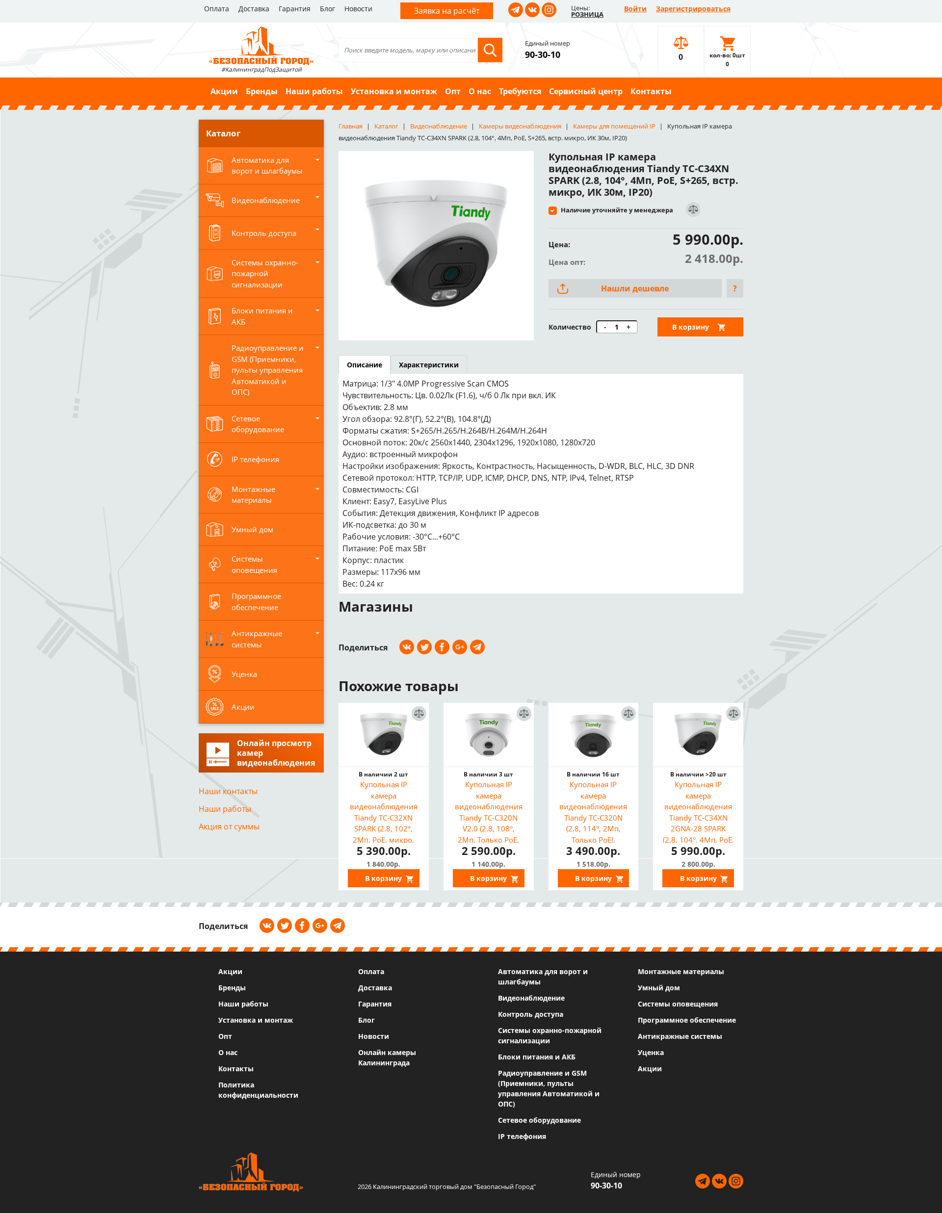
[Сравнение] (692, 209)
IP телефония (522, 1136)
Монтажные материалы (681, 971)
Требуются (520, 91)
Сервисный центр (586, 91)
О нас (480, 91)
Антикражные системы (680, 1036)
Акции (224, 91)
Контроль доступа (530, 1014)
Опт (453, 91)
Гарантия (295, 8)
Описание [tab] (364, 364)
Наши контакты (228, 791)
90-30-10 (542, 54)
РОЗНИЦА (587, 14)
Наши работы (314, 91)
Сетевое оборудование (539, 1120)
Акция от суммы (229, 826)
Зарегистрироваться (693, 8)
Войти (635, 8)
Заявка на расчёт (446, 10)
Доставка (253, 8)
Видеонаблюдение (531, 998)
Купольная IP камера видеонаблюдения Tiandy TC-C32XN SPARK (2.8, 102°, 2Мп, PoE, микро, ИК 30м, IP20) (384, 811)
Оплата (216, 8)
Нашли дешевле (635, 288)
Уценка (651, 1052)
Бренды (262, 91)
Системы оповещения (678, 1003)
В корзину (690, 327)
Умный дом (659, 987)
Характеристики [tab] (429, 364)
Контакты (651, 91)
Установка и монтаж (394, 91)
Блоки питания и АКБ (537, 1056)
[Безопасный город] (261, 44)
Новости (358, 8)
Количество (570, 327)
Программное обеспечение (687, 1020)
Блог (327, 8)
